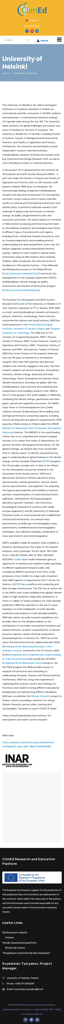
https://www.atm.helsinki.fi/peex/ (21, 290)
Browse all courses (15, 947)
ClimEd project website (14, 932)
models (17, 559)
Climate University (41, 696)
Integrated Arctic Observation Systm (23, 663)
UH (58, 303)
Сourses (9, 937)
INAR (16, 303)
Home (5, 73)
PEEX (47, 461)
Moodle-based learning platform (19, 942)
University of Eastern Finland (28, 328)
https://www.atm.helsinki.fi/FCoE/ (21, 273)
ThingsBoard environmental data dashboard (26, 953)
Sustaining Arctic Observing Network (22, 646)
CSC (18, 584)
